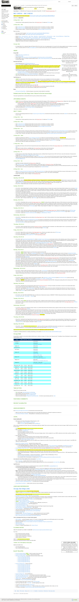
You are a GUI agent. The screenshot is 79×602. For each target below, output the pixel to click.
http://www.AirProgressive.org (28, 513)
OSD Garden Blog (19, 522)
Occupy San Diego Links (22, 489)
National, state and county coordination (45, 37)
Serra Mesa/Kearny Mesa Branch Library (42, 242)
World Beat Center (37, 173)
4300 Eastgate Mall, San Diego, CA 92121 (28, 155)
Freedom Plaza (28, 181)
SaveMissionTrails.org (19, 321)
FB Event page (31, 205)
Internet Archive (49, 521)
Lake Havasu (35, 350)
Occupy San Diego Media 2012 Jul (24, 560)
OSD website (27, 256)
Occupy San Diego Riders (20, 511)
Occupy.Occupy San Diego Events (38, 113)
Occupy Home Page (5, 10)
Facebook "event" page (59, 81)
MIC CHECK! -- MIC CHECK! (23, 13)
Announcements (49, 36)
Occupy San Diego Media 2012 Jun (24, 559)
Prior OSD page (35, 37)
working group (33, 253)
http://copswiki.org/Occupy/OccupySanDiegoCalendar (35, 34)
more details (39, 321)
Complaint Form (25, 430)
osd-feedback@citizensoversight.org (23, 539)
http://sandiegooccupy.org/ (55, 105)
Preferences (5, 28)
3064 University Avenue (40, 171)
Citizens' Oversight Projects (31, 394)
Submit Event (32, 584)
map (48, 239)
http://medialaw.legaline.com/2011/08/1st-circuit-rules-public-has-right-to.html (48, 469)
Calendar (65, 113)
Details (76, 188)
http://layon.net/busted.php (35, 474)
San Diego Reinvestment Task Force (24, 149)
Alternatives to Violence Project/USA (50, 277)
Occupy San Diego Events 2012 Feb (24, 564)
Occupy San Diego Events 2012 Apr (24, 567)
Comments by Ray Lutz (22, 71)
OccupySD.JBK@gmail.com (20, 158)
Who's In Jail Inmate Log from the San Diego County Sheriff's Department (28, 515)
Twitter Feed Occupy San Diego (21, 577)
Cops (19, 5)
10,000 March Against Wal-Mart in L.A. (30, 326)
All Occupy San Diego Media (20, 91)
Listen (54, 395)
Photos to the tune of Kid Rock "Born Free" (40, 360)
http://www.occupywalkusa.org (24, 54)
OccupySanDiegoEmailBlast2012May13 (31, 5)
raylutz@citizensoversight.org (68, 445)
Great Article (23, 423)
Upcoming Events (25, 36)
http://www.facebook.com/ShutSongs (29, 392)
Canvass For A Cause (38, 226)
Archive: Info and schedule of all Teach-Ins (30, 521)
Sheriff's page (51, 82)
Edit (72, 5)
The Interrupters (44, 270)
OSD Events (27, 38)
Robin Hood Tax (41, 156)
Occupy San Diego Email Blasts (21, 554)
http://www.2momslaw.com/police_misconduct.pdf (34, 428)
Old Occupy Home (5, 11)
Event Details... (72, 211)
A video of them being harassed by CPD (45, 58)
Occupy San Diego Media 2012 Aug (24, 561)
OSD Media (22, 38)
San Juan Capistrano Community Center (52, 257)
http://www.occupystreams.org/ (35, 509)
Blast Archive (21, 37)
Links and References (59, 36)
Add (7, 15)
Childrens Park (21, 102)
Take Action (36, 36)
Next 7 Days (31, 36)
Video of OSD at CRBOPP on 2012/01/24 (28, 422)
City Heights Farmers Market (42, 239)
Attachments (53, 38)
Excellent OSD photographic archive (22, 504)
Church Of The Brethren (44, 279)
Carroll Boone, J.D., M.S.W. (40, 278)
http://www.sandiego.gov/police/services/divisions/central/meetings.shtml (30, 455)
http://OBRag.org (37, 423)
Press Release (71, 260)
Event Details (49, 327)
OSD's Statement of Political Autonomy (22, 500)
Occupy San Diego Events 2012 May (24, 568)
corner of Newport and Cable (34, 137)
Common (4, 32)
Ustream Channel (35, 525)
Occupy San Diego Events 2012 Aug (24, 571)
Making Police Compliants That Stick (22, 443)
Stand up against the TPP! (30, 234)
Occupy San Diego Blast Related (26, 579)
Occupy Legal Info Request (53, 445)
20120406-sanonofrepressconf (23, 72)
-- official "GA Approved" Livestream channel (26, 501)
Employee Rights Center (58, 145)
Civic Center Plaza (53, 102)
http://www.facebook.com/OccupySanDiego (33, 510)
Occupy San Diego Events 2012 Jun (24, 569)
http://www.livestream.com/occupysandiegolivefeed (34, 520)
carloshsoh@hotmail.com (23, 82)
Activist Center (39, 22)
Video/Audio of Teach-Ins (42, 521)
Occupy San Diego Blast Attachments (22, 576)
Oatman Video (35, 353)
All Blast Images (18, 578)
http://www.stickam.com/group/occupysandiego (24, 507)
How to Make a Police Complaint (27, 429)
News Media (4, 15)
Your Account (4, 7)
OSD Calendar (4, 14)
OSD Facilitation (18, 519)
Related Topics (66, 36)
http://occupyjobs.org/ (32, 47)
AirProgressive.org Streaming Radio (32, 395)
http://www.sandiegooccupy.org (21, 491)
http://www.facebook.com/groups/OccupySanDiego (41, 494)
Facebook (43, 166)
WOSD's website (20, 182)
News (20, 36)
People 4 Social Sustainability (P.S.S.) (28, 239)
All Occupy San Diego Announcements (21, 410)
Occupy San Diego (33, 393)
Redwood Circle (60, 101)
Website (47, 166)
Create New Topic (6, 22)
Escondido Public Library (20, 296)
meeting (42, 253)
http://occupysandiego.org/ (26, 492)
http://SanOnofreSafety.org (40, 313)
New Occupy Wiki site (27, 37)
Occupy (3, 5)
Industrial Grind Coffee (72, 253)
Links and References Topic (45, 38)
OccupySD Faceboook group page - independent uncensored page (27, 495)
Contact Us (3, 18)
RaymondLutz (45, 5)
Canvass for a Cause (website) (22, 164)
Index (4, 23)
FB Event (48, 22)
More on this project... (19, 460)
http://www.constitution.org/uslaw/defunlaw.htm (23, 481)
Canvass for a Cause (49, 164)
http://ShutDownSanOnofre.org (29, 63)
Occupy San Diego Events (20, 563)
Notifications (5, 26)
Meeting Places (4, 16)
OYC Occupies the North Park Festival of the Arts (26, 171)
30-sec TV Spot (18, 64)
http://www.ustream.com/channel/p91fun (45, 57)
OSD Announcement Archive (35, 38)
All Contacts (4, 17)
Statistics (4, 27)
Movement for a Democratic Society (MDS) (23, 514)
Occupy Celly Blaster (19, 508)
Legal (54, 36)
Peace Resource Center (41, 234)
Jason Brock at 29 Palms (37, 344)
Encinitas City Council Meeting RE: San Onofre (30, 219)
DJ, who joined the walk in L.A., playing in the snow (42, 363)
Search (4, 24)
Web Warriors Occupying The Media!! (22, 496)
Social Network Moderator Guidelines (22, 413)
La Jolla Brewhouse (44, 212)
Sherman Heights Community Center (45, 29)
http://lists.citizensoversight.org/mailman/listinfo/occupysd (51, 331)
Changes (4, 25)
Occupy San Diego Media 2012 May (24, 558)
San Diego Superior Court (37, 86)
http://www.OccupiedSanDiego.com (22, 503)
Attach (76, 5)
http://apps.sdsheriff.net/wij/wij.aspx (40, 475)
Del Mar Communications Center (50, 261)
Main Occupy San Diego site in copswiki (22, 502)
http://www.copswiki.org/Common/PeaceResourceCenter (58, 130)
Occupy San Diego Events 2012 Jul (24, 570)
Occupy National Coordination (21, 483)
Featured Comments (42, 36)
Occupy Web (22, 5)
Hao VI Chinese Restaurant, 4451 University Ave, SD (53, 211)
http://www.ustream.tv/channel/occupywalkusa (29, 57)
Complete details (49, 278)
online (39, 233)
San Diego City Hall (41, 319)
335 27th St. (54, 140)
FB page (36, 155)
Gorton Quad (38, 141)
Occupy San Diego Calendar (29, 107)
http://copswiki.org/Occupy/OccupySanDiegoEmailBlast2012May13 (42, 15)
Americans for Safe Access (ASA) (30, 212)
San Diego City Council (21, 26)
